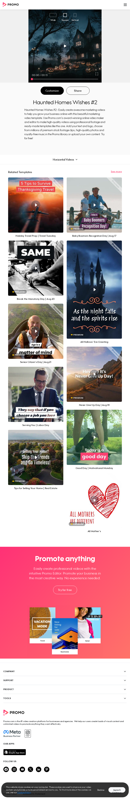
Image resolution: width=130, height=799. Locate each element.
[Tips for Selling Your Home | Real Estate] (35, 457)
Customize (52, 90)
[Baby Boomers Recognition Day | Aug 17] (94, 205)
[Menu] (125, 4)
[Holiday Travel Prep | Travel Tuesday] (35, 205)
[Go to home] (12, 4)
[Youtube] (22, 770)
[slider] (32, 79)
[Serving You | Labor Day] (35, 394)
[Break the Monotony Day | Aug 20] (35, 268)
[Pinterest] (46, 770)
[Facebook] (11, 733)
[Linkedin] (38, 770)
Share (78, 90)
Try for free (65, 590)
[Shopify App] (65, 752)
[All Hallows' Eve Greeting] (94, 290)
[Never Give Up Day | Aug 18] (94, 374)
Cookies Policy (24, 792)
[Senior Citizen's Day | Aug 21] (35, 331)
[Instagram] (28, 733)
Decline (100, 790)
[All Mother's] (94, 500)
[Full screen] (97, 74)
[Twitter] (30, 770)
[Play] (65, 46)
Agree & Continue (116, 791)
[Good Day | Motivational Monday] (94, 437)
